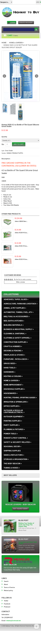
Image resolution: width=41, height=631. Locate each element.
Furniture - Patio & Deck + (16, 359)
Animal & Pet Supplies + (15, 308)
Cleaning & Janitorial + (15, 333)
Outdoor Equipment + (14, 417)
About (6, 584)
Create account (26, 22)
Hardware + (9, 372)
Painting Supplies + (13, 421)
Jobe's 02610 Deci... (21, 221)
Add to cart (19, 144)
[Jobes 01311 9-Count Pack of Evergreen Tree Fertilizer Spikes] (7, 248)
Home (4, 43)
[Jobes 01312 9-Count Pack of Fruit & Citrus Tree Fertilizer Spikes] (7, 261)
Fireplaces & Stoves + (14, 355)
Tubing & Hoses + (12, 468)
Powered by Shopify (30, 626)
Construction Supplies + (16, 342)
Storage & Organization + (16, 459)
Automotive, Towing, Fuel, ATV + (18, 312)
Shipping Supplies (12, 451)
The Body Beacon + (13, 463)
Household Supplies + (14, 389)
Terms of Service (9, 587)
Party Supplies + (12, 425)
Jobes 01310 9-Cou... (21, 232)
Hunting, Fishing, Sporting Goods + (20, 398)
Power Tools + (11, 434)
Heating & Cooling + (13, 376)
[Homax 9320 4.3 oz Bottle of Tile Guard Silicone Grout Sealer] (20, 76)
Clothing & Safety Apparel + (17, 338)
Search (6, 581)
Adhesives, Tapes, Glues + (16, 299)
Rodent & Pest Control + (16, 438)
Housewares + (10, 393)
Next (36, 76)
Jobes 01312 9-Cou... (21, 259)
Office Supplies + (12, 406)
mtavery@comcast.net (13, 620)
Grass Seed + (10, 363)
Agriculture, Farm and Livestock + (20, 304)
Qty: (3, 144)
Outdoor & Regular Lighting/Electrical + (14, 411)
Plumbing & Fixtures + (14, 429)
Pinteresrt (7, 607)
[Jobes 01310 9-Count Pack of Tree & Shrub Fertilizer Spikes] (7, 234)
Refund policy (8, 590)
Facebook (7, 604)
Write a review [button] (20, 282)
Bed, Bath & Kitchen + (14, 321)
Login (12, 22)
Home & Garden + (16, 43)
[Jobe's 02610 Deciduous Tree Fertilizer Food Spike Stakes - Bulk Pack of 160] (7, 222)
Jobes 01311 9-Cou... (21, 246)
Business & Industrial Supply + (19, 329)
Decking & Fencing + (13, 351)
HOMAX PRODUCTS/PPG (15, 153)
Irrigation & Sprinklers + (16, 402)
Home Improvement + (13, 385)
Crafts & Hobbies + (13, 346)
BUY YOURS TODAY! (20, 509)
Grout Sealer (9, 150)
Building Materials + (14, 325)
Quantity (4, 137)
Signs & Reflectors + (14, 455)
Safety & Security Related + (17, 442)
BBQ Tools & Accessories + (17, 316)
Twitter (6, 601)
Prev (4, 76)
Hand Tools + (10, 368)
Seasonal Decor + (12, 446)
